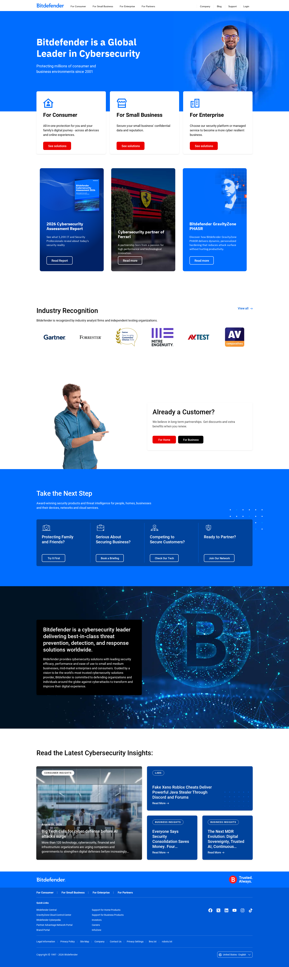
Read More (89, 813)
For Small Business (73, 892)
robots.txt (167, 941)
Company (99, 941)
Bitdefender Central (46, 909)
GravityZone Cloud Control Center (53, 914)
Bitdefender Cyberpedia (48, 919)
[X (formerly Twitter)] (218, 910)
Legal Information (45, 941)
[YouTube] (234, 910)
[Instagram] (242, 910)
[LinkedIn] (226, 910)
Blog (219, 6)
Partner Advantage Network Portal (54, 924)
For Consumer (45, 892)
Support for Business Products (108, 914)
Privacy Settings (135, 941)
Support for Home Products (106, 909)
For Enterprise (101, 892)
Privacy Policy (67, 941)
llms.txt (153, 941)
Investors (97, 919)
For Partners (125, 892)
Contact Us (115, 941)
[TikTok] (251, 910)
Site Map (84, 941)
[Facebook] (210, 910)
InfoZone (96, 929)
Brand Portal (43, 929)
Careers (96, 924)
